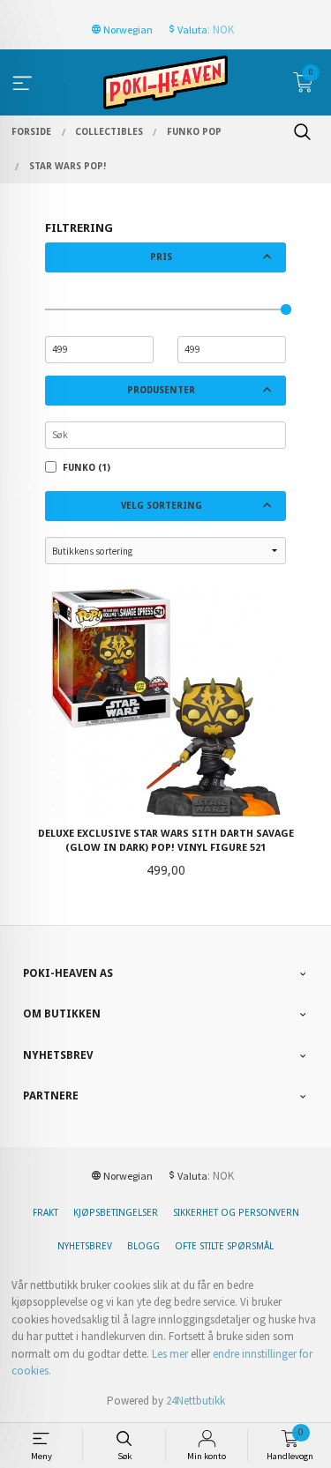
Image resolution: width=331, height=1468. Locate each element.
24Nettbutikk (195, 1400)
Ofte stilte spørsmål (224, 1246)
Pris (161, 257)
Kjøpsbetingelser (115, 1212)
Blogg (143, 1246)
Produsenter (161, 390)
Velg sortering (161, 505)
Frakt (45, 1212)
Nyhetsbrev (84, 1246)
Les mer (170, 1353)
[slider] (286, 309)
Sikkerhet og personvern (236, 1212)
